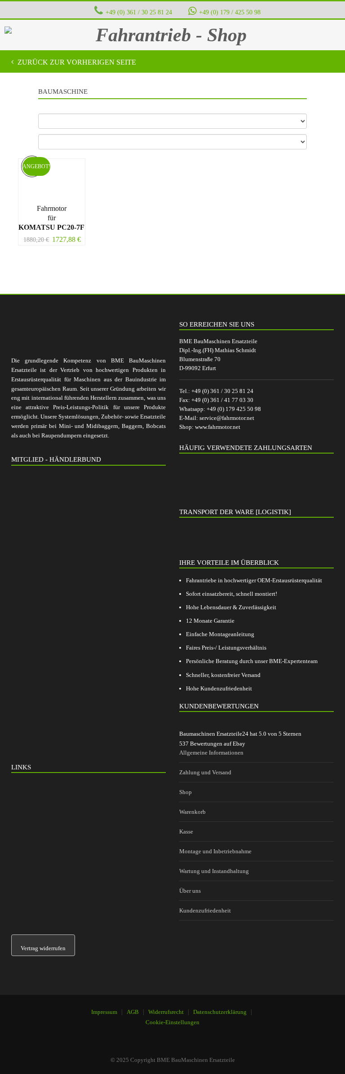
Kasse (186, 831)
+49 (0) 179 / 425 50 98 (230, 12)
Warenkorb (192, 811)
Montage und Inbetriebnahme (215, 851)
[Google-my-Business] (144, 1034)
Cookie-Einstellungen (172, 1022)
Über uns (190, 890)
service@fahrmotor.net (226, 418)
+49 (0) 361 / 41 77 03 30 (222, 400)
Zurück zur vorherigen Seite (76, 62)
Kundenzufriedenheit (205, 910)
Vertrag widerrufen (43, 948)
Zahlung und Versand (205, 772)
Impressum (104, 1012)
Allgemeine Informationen (211, 752)
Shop (185, 792)
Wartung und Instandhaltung (214, 871)
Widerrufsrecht (166, 1012)
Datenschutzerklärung (220, 1012)
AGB (133, 1012)
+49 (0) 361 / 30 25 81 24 (139, 12)
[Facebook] (167, 1034)
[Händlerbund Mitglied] (78, 514)
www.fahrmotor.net (217, 426)
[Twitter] (190, 1034)
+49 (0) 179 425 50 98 (234, 409)
